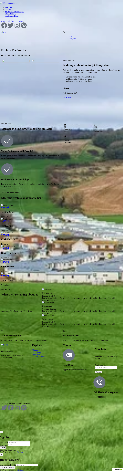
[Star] (4, 304)
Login (71, 36)
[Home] (4, 32)
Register (20, 452)
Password (3, 445)
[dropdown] (0, 1)
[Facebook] (4, 25)
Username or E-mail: (8, 465)
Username (4, 442)
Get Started (67, 97)
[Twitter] (11, 25)
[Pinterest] (24, 25)
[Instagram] (17, 25)
